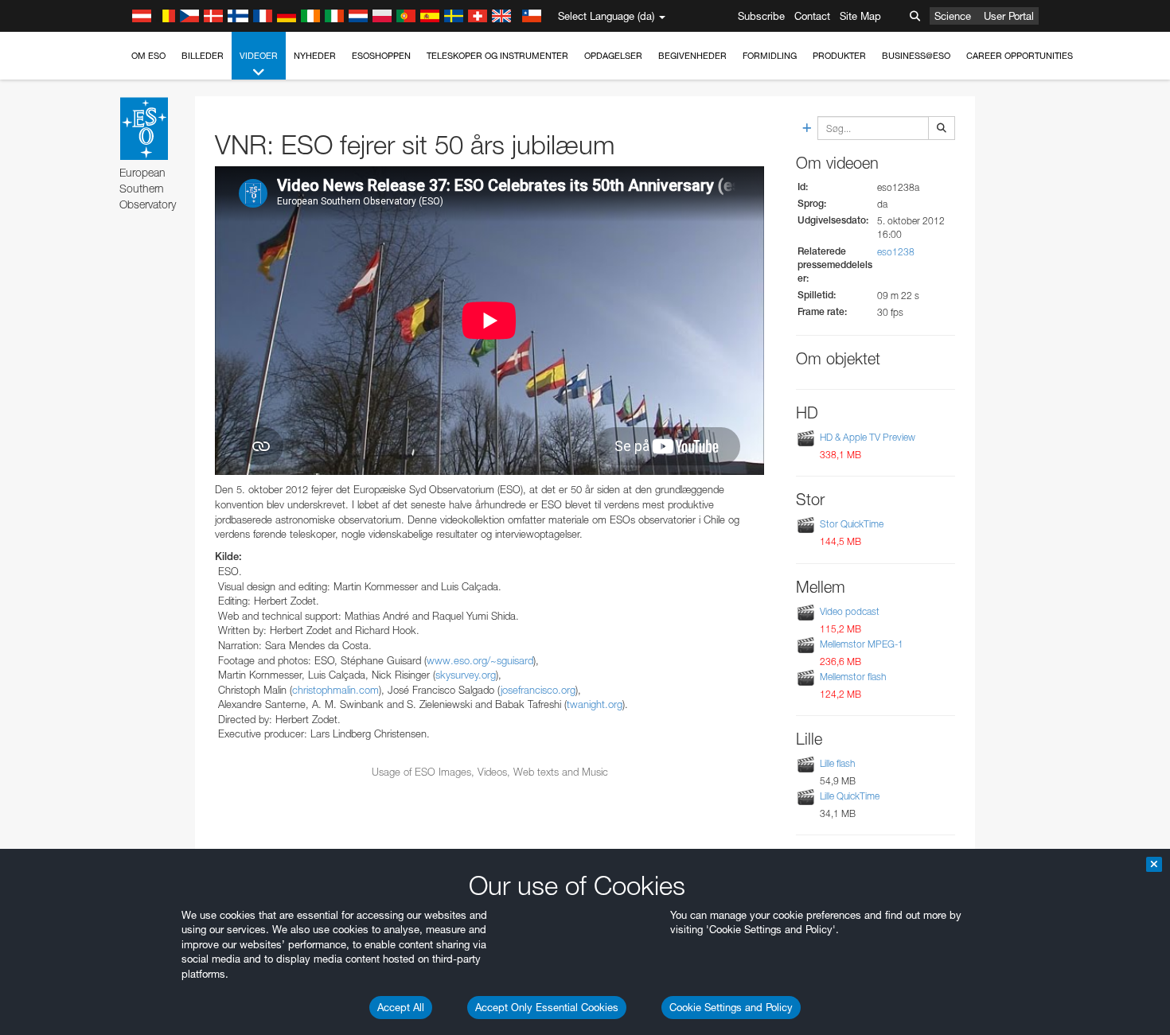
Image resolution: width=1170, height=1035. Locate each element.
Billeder (202, 55)
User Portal (1009, 16)
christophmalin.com (335, 689)
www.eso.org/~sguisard (480, 660)
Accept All (400, 1007)
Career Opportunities (1019, 55)
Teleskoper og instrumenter (497, 55)
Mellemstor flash (853, 677)
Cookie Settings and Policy (731, 1007)
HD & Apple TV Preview (867, 437)
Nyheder (315, 55)
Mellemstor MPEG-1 (861, 644)
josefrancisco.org (538, 689)
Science (952, 16)
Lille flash (837, 763)
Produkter (839, 55)
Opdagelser (613, 55)
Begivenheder (692, 55)
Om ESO (148, 55)
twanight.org (594, 704)
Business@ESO (916, 55)
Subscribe (761, 16)
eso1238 (896, 252)
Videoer (259, 55)
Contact (812, 16)
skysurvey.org (465, 674)
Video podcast (849, 611)
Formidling (770, 55)
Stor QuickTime (851, 525)
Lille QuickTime (849, 796)
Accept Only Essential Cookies (546, 1007)
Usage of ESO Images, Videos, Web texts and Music (490, 771)
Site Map (860, 16)
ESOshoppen (381, 55)
